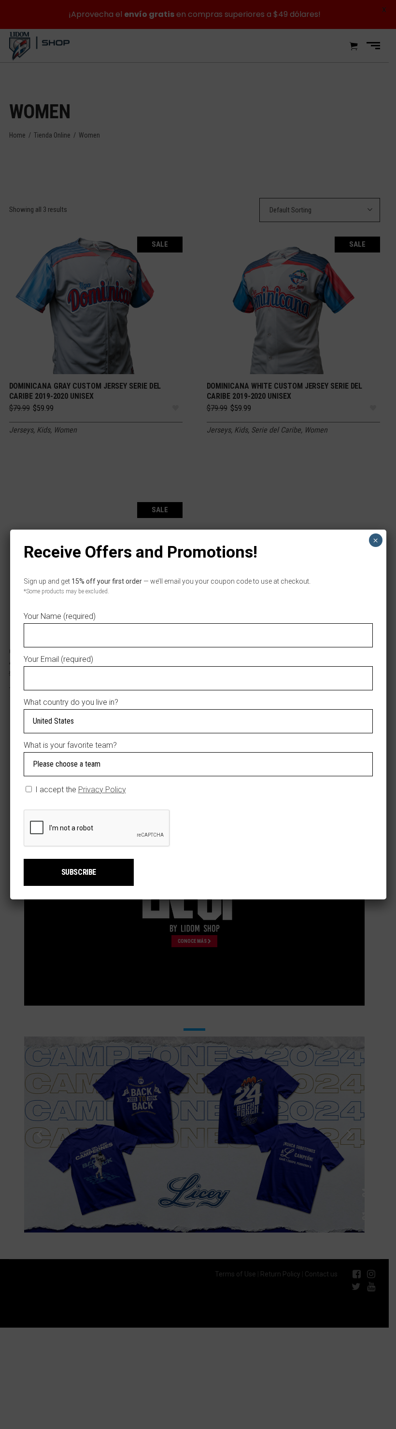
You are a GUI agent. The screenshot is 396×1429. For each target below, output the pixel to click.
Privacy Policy (102, 789)
